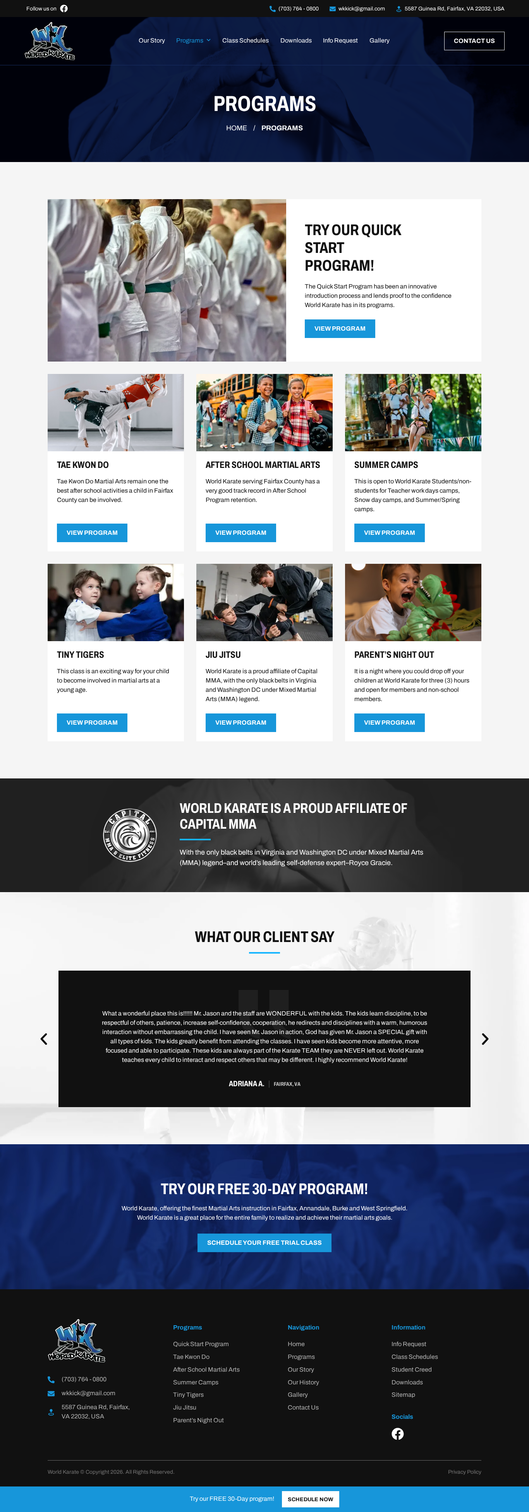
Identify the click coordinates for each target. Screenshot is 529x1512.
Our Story (152, 41)
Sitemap (403, 1395)
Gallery (379, 41)
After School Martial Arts (206, 1370)
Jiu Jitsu (184, 1408)
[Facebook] (398, 1434)
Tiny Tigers (188, 1395)
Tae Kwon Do (191, 1357)
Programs (189, 41)
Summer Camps (195, 1383)
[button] (44, 1039)
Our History (303, 1383)
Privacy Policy (464, 1472)
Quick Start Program (201, 1344)
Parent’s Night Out (198, 1421)
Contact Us (303, 1408)
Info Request (340, 41)
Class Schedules (245, 41)
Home (236, 128)
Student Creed (412, 1370)
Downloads (296, 41)
